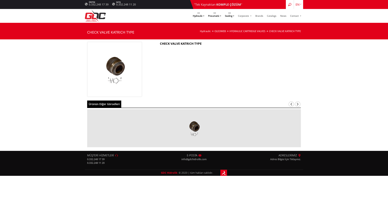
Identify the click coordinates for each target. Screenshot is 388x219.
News (283, 15)
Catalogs (271, 15)
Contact (294, 15)
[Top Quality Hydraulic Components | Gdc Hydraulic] (95, 16)
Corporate (244, 15)
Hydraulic (197, 15)
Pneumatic (213, 15)
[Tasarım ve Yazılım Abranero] (223, 173)
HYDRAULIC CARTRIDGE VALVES (247, 31)
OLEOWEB (220, 31)
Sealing (228, 15)
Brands (259, 15)
